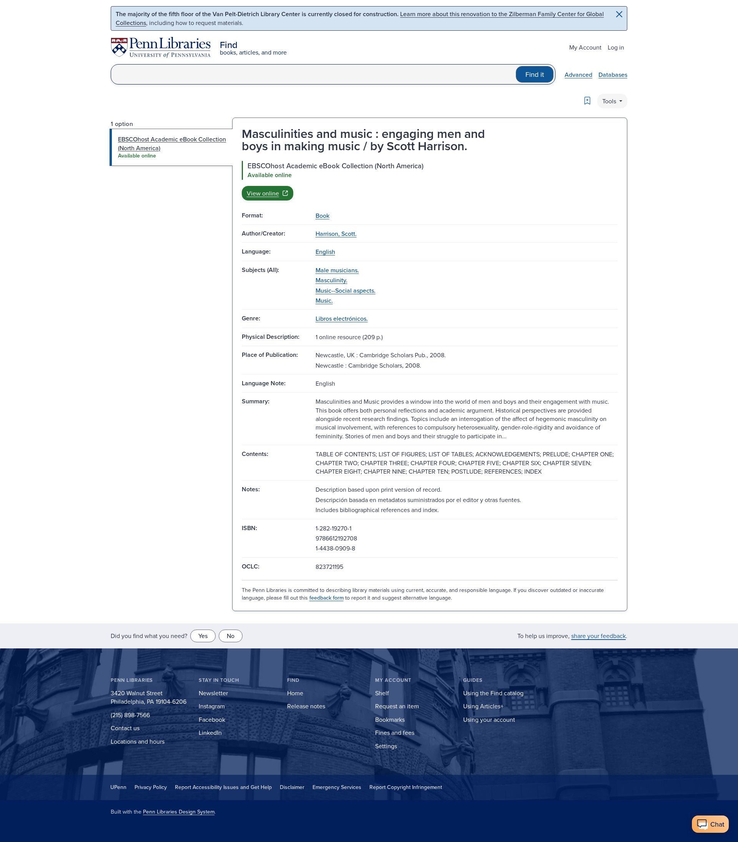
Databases (612, 74)
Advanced (578, 74)
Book (322, 215)
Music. (324, 300)
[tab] (171, 147)
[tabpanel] (430, 180)
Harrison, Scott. (336, 233)
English (325, 251)
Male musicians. (337, 270)
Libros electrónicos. (342, 318)
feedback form (326, 598)
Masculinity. (331, 280)
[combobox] (313, 74)
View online (263, 193)
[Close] (619, 14)
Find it (534, 74)
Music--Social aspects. (346, 290)
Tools (610, 101)
